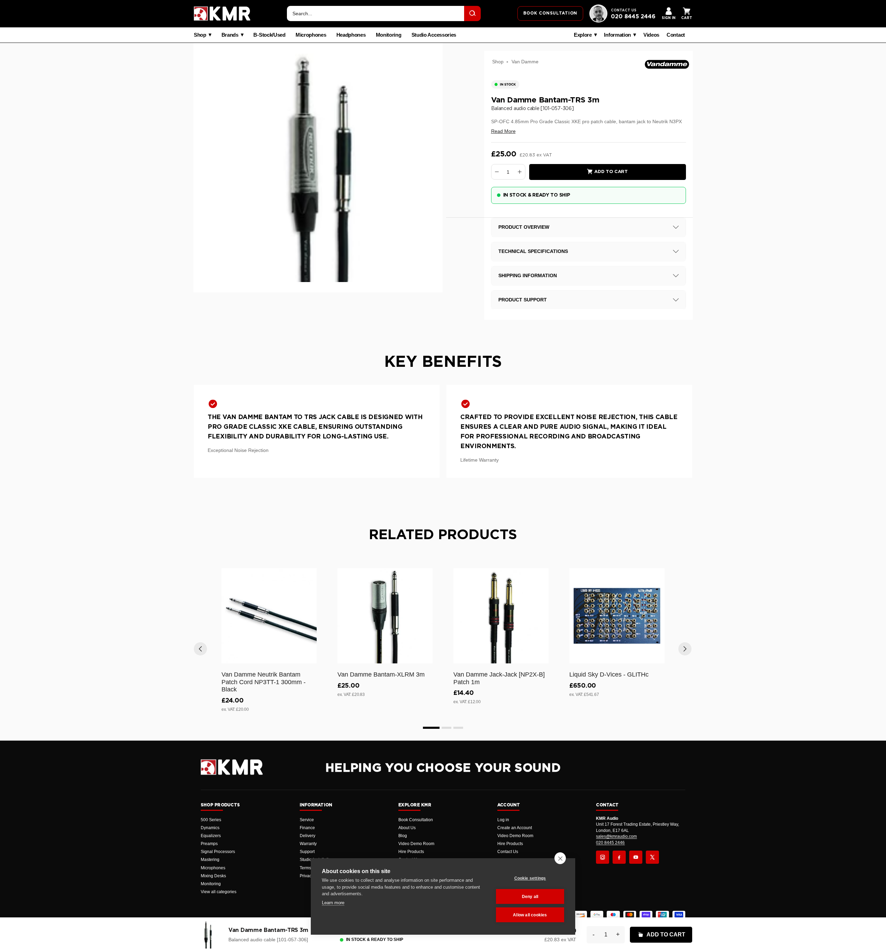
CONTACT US (623, 10)
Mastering (210, 859)
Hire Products (411, 851)
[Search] (472, 13)
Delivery (307, 835)
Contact (676, 35)
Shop (200, 35)
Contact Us (507, 851)
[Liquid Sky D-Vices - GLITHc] (616, 615)
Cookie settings (530, 878)
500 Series (211, 819)
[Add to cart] (308, 656)
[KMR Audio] (222, 13)
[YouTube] (635, 857)
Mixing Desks (213, 875)
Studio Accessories (434, 35)
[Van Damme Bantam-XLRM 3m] (385, 615)
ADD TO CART (666, 934)
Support (307, 851)
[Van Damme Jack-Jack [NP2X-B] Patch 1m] (501, 615)
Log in (503, 819)
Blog (402, 835)
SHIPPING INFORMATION (527, 275)
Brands (230, 35)
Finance (307, 827)
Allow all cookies (530, 915)
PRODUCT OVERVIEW (523, 227)
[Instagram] (602, 857)
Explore (583, 35)
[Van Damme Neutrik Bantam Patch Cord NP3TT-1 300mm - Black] (269, 615)
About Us (407, 827)
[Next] (684, 648)
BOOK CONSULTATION (550, 13)
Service (307, 819)
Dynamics (210, 827)
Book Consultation (415, 819)
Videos (651, 35)
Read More (503, 131)
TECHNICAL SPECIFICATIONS (533, 251)
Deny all (530, 896)
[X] (652, 857)
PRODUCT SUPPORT (522, 299)
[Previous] (200, 648)
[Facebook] (619, 857)
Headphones (351, 35)
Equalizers (211, 835)
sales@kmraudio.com (616, 836)
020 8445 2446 (633, 16)
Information (617, 35)
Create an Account (514, 827)
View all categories (218, 891)
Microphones (311, 35)
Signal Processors (218, 851)
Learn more (333, 902)
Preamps (209, 843)
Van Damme (525, 61)
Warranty (308, 843)
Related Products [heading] (443, 535)
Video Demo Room (416, 843)
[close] (560, 858)
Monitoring (388, 35)
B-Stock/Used (269, 35)
